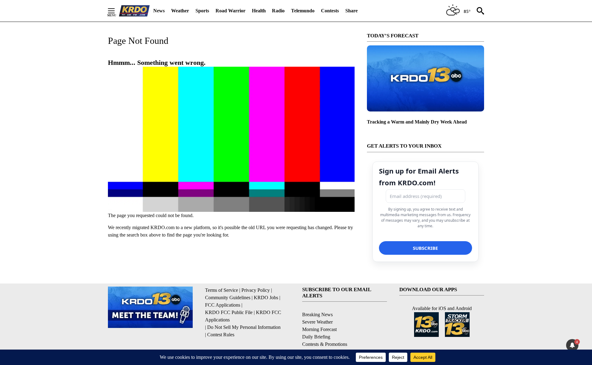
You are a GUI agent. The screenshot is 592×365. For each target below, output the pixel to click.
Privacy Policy (255, 290)
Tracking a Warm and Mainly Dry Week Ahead (417, 121)
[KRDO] (134, 10)
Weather (180, 10)
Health (259, 10)
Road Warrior (230, 10)
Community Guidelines (227, 297)
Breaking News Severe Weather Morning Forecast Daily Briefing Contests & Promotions (324, 329)
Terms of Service (221, 290)
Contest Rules (220, 334)
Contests (330, 10)
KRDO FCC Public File (229, 312)
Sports (202, 10)
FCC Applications (222, 305)
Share (351, 10)
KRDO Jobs (266, 297)
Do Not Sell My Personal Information (244, 327)
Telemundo (302, 10)
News (159, 10)
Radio (278, 10)
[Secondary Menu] (116, 10)
